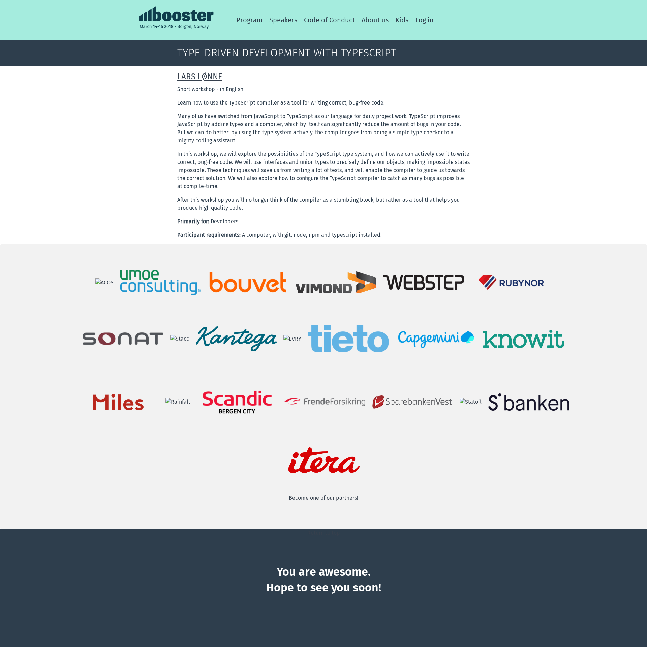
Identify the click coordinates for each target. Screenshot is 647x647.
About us (375, 20)
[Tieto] (348, 338)
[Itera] (323, 461)
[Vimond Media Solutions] (336, 282)
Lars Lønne (199, 76)
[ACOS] (104, 282)
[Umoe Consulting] (160, 282)
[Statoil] (471, 401)
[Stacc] (179, 338)
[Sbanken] (528, 401)
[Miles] (118, 401)
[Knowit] (523, 338)
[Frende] (324, 401)
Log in (424, 20)
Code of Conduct (329, 20)
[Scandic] (237, 401)
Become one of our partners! (323, 498)
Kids (401, 20)
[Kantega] (236, 338)
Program (249, 20)
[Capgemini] (436, 338)
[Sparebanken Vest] (412, 401)
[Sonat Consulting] (123, 338)
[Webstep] (423, 282)
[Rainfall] (177, 401)
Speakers (283, 20)
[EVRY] (292, 338)
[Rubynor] (511, 282)
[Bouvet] (248, 282)
